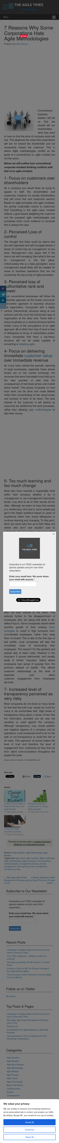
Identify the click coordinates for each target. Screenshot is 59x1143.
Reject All (30, 1137)
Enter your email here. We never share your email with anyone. (29, 578)
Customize (29, 1129)
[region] (29, 1121)
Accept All (29, 1122)
